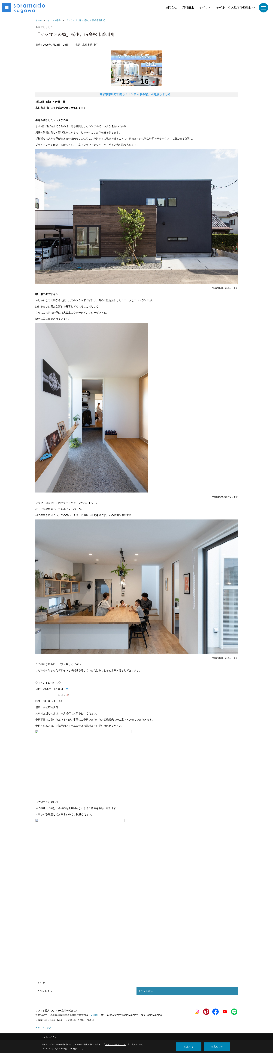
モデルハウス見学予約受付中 (235, 7)
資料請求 (188, 7)
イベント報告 (145, 991)
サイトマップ (44, 1027)
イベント (205, 7)
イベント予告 (44, 991)
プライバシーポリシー (115, 1044)
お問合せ (171, 7)
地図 (95, 1015)
